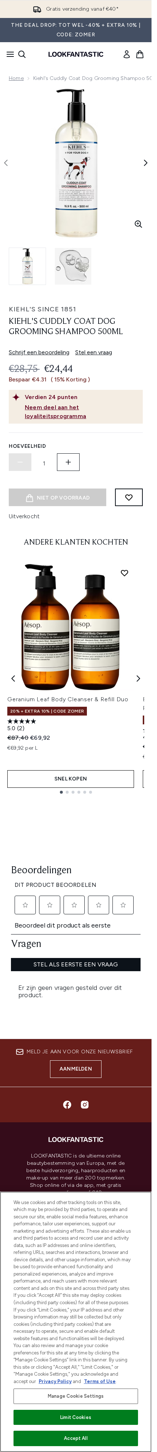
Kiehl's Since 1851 (42, 309)
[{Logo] (76, 54)
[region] (76, 1322)
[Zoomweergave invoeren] (138, 224)
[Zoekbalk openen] (22, 54)
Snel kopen (70, 779)
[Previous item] (13, 678)
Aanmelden (76, 1069)
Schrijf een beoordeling (39, 352)
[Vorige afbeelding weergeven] (6, 163)
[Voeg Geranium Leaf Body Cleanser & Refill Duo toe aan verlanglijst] (124, 573)
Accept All (75, 1438)
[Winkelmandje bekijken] (140, 54)
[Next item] (138, 678)
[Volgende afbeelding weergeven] (146, 163)
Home (16, 78)
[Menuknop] (8, 54)
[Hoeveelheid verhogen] (68, 462)
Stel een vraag (93, 352)
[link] (127, 54)
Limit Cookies (75, 1417)
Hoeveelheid (27, 446)
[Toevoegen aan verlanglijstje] (129, 497)
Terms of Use (100, 1381)
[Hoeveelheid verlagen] (20, 462)
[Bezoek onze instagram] (84, 1104)
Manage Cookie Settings (76, 1396)
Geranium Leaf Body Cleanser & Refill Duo (68, 699)
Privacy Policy (55, 1381)
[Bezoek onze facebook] (67, 1104)
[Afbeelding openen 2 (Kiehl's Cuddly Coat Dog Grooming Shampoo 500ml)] (73, 266)
